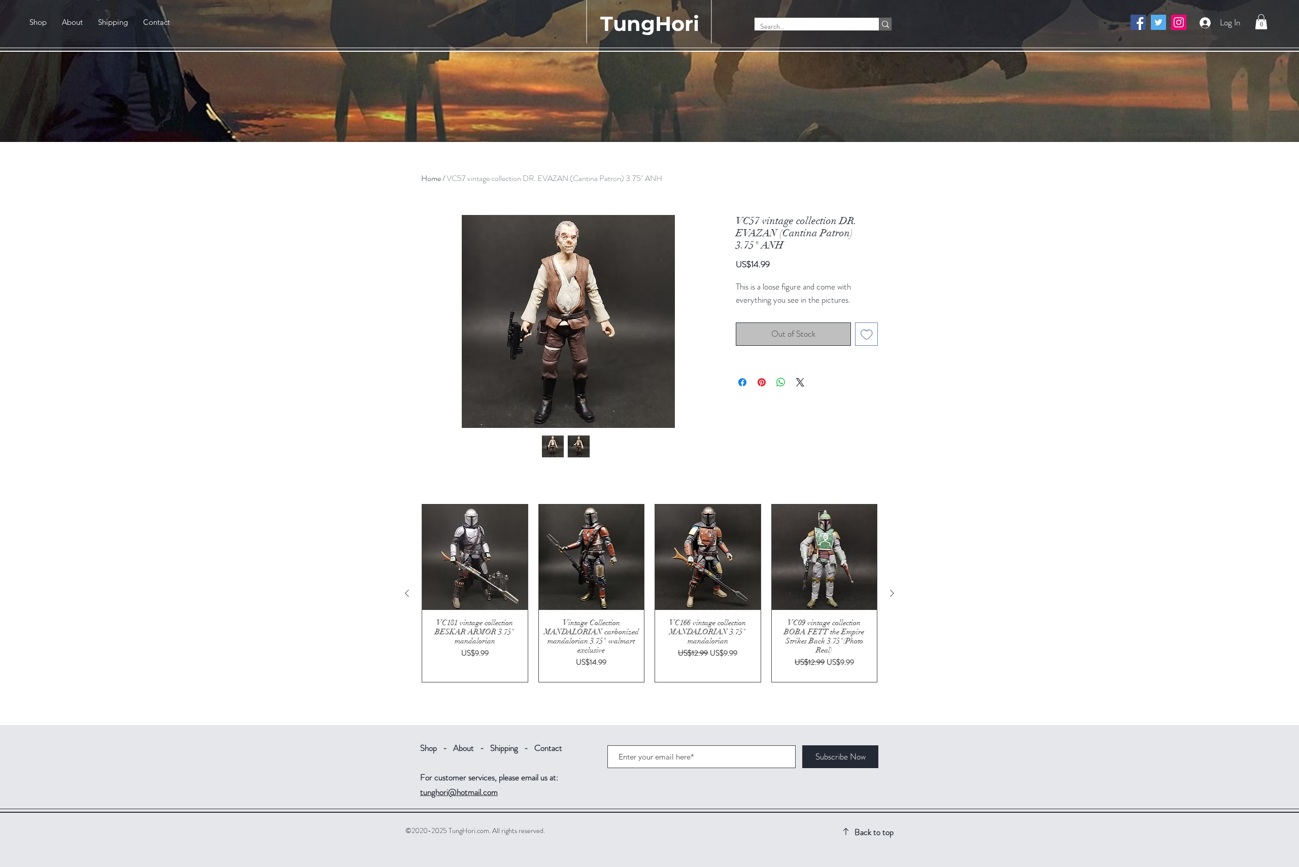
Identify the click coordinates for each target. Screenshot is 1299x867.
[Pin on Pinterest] (762, 382)
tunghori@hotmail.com (459, 792)
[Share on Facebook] (742, 382)
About (463, 748)
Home (431, 178)
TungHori (649, 23)
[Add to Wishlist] (866, 334)
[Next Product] (892, 593)
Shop (428, 748)
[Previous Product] (407, 593)
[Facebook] (1138, 22)
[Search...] (885, 24)
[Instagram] (1178, 22)
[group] (649, 593)
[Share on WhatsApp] (781, 382)
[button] (1261, 21)
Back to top (874, 832)
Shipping (504, 748)
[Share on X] (800, 382)
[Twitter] (1158, 22)
